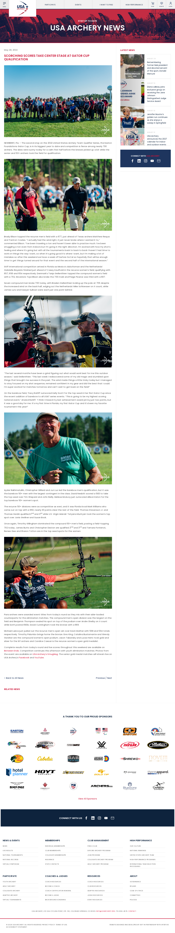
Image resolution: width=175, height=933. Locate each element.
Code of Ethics (136, 891)
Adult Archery (9, 886)
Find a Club (92, 846)
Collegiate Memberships (55, 855)
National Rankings (138, 850)
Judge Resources (95, 895)
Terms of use (61, 925)
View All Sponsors (87, 798)
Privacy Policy (48, 925)
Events (78, 5)
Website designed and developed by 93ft (126, 925)
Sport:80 (165, 925)
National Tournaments (13, 855)
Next (109, 678)
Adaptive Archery (10, 895)
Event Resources (95, 900)
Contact (132, 911)
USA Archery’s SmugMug (45, 654)
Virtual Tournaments (12, 900)
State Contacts (52, 864)
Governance (135, 882)
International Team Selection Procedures (143, 865)
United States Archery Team (142, 855)
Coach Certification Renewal (58, 891)
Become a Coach (52, 886)
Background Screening (55, 900)
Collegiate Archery (11, 891)
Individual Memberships (55, 846)
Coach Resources (53, 882)
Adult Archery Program (98, 864)
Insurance (49, 859)
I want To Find (106, 5)
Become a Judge (52, 895)
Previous (100, 678)
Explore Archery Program (99, 850)
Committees (135, 895)
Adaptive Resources (96, 891)
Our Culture (135, 846)
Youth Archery (9, 882)
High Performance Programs (142, 859)
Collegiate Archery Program (100, 859)
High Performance (134, 5)
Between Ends (11, 650)
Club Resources (95, 886)
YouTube (39, 657)
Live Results (8, 850)
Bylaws (133, 886)
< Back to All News (14, 678)
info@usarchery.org (105, 911)
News (5, 846)
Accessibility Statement (16, 927)
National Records (10, 859)
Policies (133, 900)
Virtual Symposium (11, 864)
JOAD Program (94, 855)
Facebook (24, 657)
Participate (50, 5)
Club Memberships (53, 850)
